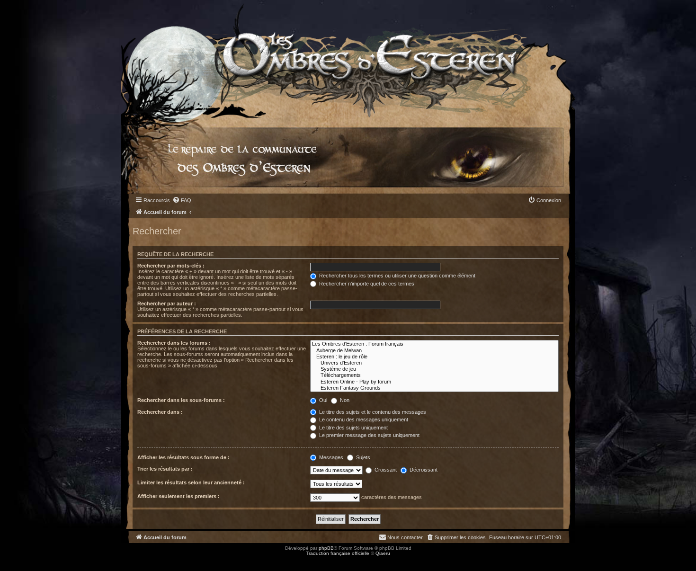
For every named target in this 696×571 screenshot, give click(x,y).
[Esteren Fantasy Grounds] (434, 388)
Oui (322, 400)
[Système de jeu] (434, 369)
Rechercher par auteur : (166, 303)
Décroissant (422, 470)
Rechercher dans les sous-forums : (181, 400)
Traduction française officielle (337, 553)
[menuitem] (181, 200)
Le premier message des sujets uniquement (368, 435)
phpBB (326, 548)
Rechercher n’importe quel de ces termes (366, 283)
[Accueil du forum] (348, 59)
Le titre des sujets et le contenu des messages (372, 412)
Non (344, 400)
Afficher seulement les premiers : (178, 496)
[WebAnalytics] (19, 561)
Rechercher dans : (160, 412)
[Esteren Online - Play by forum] (434, 382)
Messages (330, 457)
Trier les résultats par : (165, 469)
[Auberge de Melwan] (434, 351)
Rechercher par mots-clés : (171, 265)
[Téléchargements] (434, 375)
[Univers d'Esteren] (434, 363)
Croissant (385, 470)
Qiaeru (382, 553)
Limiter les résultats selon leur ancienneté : (191, 482)
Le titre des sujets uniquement (353, 427)
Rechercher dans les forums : (174, 343)
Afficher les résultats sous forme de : (183, 457)
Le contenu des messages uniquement (363, 419)
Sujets (362, 457)
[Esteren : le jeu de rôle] (434, 357)
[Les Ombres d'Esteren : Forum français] (434, 344)
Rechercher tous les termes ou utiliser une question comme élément (396, 275)
